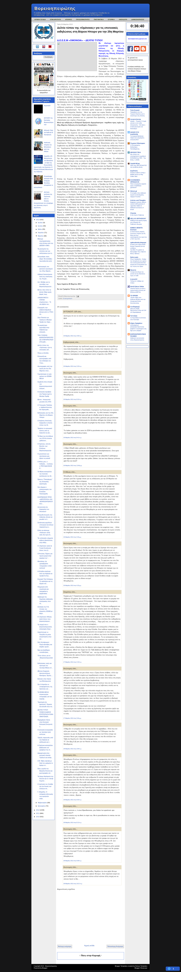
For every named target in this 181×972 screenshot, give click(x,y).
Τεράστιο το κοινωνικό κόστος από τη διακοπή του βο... (45, 431)
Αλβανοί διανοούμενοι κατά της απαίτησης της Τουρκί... (45, 277)
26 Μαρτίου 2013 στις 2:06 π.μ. (72, 336)
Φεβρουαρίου (42, 803)
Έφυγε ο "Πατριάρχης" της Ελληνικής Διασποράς (45, 482)
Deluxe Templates (141, 966)
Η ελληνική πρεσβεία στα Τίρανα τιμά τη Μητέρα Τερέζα (45, 394)
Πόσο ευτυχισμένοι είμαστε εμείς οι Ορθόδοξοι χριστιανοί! (138, 185)
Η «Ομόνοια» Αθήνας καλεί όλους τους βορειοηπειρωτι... (45, 619)
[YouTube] (137, 51)
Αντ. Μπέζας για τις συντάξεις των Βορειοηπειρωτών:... (45, 284)
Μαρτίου (41, 236)
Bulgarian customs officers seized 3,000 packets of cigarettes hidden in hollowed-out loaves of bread (138, 205)
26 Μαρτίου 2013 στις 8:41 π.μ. (72, 437)
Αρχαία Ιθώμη (135, 163)
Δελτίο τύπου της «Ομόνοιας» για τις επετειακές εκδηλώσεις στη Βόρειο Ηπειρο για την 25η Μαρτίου (90, 29)
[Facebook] (130, 51)
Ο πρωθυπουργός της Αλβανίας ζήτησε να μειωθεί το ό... (45, 517)
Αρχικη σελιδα (40, 19)
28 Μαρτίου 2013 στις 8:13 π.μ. (72, 822)
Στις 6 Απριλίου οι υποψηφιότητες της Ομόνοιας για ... (45, 687)
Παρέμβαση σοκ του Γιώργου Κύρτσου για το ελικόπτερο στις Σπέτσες (137, 113)
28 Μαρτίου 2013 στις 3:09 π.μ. (72, 748)
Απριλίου (41, 232)
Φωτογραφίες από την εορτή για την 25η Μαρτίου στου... (45, 369)
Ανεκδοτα (123, 19)
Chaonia (133, 213)
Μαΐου (40, 229)
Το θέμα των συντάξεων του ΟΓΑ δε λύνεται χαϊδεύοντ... (45, 438)
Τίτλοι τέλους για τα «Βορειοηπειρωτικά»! (45, 658)
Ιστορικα (111, 19)
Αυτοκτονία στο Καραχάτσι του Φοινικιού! (43, 509)
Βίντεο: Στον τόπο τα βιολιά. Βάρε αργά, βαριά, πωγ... (45, 292)
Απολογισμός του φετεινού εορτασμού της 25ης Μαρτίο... (45, 269)
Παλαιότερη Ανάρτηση (115, 946)
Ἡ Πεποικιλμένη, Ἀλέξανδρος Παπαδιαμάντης (135, 147)
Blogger (44, 968)
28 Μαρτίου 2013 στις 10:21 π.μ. (72, 883)
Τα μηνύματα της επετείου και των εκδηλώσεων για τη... (45, 251)
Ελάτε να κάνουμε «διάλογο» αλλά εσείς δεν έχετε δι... (44, 533)
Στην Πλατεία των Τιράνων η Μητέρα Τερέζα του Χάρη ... (45, 320)
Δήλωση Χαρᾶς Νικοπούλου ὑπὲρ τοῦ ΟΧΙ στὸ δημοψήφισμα (138, 310)
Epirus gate (134, 257)
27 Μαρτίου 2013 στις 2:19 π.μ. (72, 662)
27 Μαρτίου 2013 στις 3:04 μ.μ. (72, 718)
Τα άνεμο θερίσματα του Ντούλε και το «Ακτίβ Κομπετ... (45, 779)
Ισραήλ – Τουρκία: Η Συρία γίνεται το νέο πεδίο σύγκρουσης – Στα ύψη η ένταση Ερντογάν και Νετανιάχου (138, 124)
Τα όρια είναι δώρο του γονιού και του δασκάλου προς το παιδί (137, 273)
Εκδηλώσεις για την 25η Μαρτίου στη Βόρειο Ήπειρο (45, 415)
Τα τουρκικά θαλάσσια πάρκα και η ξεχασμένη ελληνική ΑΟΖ (137, 138)
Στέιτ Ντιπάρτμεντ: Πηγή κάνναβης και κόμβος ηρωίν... (45, 644)
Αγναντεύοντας (135, 119)
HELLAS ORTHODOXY (138, 218)
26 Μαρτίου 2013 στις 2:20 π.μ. (72, 366)
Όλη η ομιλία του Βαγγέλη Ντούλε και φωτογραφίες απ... (45, 771)
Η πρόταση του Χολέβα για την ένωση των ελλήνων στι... (45, 786)
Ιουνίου (40, 226)
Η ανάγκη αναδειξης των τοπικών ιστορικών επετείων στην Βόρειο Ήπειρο (137, 69)
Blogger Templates (121, 966)
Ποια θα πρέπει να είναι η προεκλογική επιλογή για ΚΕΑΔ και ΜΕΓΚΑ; (137, 290)
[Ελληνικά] (38, 47)
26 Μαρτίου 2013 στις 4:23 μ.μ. (72, 585)
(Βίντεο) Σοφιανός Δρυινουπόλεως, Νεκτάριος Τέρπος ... (45, 673)
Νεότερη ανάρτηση (64, 946)
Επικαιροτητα (55, 19)
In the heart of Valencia (137, 215)
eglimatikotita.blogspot (138, 242)
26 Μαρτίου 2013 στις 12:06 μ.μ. (72, 465)
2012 (38, 810)
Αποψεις (68, 19)
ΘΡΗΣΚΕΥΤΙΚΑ (135, 152)
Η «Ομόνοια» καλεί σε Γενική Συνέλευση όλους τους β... (45, 548)
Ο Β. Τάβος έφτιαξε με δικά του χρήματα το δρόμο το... (45, 763)
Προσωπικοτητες (83, 19)
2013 (38, 220)
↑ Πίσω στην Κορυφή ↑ (90, 955)
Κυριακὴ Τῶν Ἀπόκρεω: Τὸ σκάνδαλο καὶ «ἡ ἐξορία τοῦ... (45, 581)
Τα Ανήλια (133, 316)
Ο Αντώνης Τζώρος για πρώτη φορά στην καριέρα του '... (45, 556)
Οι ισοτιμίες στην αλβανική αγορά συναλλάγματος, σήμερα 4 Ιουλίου (138, 194)
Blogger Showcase (141, 968)
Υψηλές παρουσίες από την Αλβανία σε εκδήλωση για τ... (45, 740)
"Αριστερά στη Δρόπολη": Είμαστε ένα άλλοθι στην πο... (45, 704)
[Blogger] (143, 51)
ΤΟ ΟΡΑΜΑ (134, 296)
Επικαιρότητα (67, 298)
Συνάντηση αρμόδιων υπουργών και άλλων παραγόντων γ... (45, 525)
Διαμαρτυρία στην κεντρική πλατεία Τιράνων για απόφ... (45, 755)
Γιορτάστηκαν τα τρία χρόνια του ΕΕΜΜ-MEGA (45, 376)
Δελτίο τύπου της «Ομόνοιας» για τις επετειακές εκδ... (45, 347)
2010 (38, 817)
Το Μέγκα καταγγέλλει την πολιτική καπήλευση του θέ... (45, 474)
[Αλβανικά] (50, 47)
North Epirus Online (137, 286)
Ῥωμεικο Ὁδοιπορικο (137, 143)
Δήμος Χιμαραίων (136, 323)
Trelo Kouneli (134, 110)
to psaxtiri (133, 279)
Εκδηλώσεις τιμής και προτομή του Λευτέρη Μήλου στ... (45, 666)
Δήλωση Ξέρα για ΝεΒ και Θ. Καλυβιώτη (48, 132)
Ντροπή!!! (47, 106)
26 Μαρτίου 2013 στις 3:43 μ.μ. (72, 537)
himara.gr (133, 191)
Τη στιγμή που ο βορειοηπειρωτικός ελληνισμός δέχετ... (45, 627)
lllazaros (133, 270)
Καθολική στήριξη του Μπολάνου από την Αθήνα (48, 147)
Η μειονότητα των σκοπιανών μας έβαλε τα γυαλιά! (44, 456)
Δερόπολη (134, 171)
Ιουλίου (40, 223)
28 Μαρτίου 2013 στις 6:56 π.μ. (72, 799)
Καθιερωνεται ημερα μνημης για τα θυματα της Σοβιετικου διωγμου (138, 222)
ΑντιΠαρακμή (135, 307)
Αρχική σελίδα (89, 946)
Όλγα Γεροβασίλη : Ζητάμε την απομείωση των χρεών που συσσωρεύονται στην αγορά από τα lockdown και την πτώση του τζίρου (138, 262)
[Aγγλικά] (45, 47)
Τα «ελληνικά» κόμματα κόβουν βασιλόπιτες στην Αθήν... (45, 540)
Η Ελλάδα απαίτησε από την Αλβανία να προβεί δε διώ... (45, 574)
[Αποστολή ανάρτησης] (77, 296)
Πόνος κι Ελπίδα (43, 353)
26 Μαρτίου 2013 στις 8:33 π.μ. (72, 399)
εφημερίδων (44, 92)
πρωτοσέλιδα (43, 90)
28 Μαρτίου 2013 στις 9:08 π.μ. (72, 860)
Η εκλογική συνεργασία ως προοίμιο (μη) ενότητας (45, 732)
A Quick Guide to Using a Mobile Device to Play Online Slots (137, 174)
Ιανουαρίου (42, 806)
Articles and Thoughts (138, 200)
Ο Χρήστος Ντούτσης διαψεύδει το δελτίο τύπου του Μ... (45, 423)
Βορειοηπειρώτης (54, 8)
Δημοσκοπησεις (137, 19)
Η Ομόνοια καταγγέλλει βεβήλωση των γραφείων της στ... (45, 748)
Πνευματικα (99, 19)
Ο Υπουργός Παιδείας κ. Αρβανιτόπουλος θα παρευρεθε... (45, 407)
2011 (38, 813)
